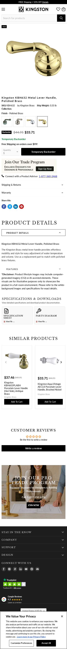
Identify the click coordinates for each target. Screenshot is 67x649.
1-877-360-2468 (48, 176)
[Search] (61, 18)
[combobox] (29, 18)
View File (10, 321)
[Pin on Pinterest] (21, 206)
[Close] (62, 616)
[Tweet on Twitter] (9, 206)
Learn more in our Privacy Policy (31, 636)
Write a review (33, 448)
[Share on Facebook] (4, 206)
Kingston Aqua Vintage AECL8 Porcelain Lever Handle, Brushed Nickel (50, 386)
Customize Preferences (21, 643)
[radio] (7, 121)
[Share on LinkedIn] (15, 206)
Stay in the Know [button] (17, 532)
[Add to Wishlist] (63, 28)
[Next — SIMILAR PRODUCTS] (61, 362)
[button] (33, 232)
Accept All (46, 643)
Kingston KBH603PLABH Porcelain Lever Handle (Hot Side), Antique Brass (16, 388)
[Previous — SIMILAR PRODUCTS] (6, 362)
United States (32, 611)
